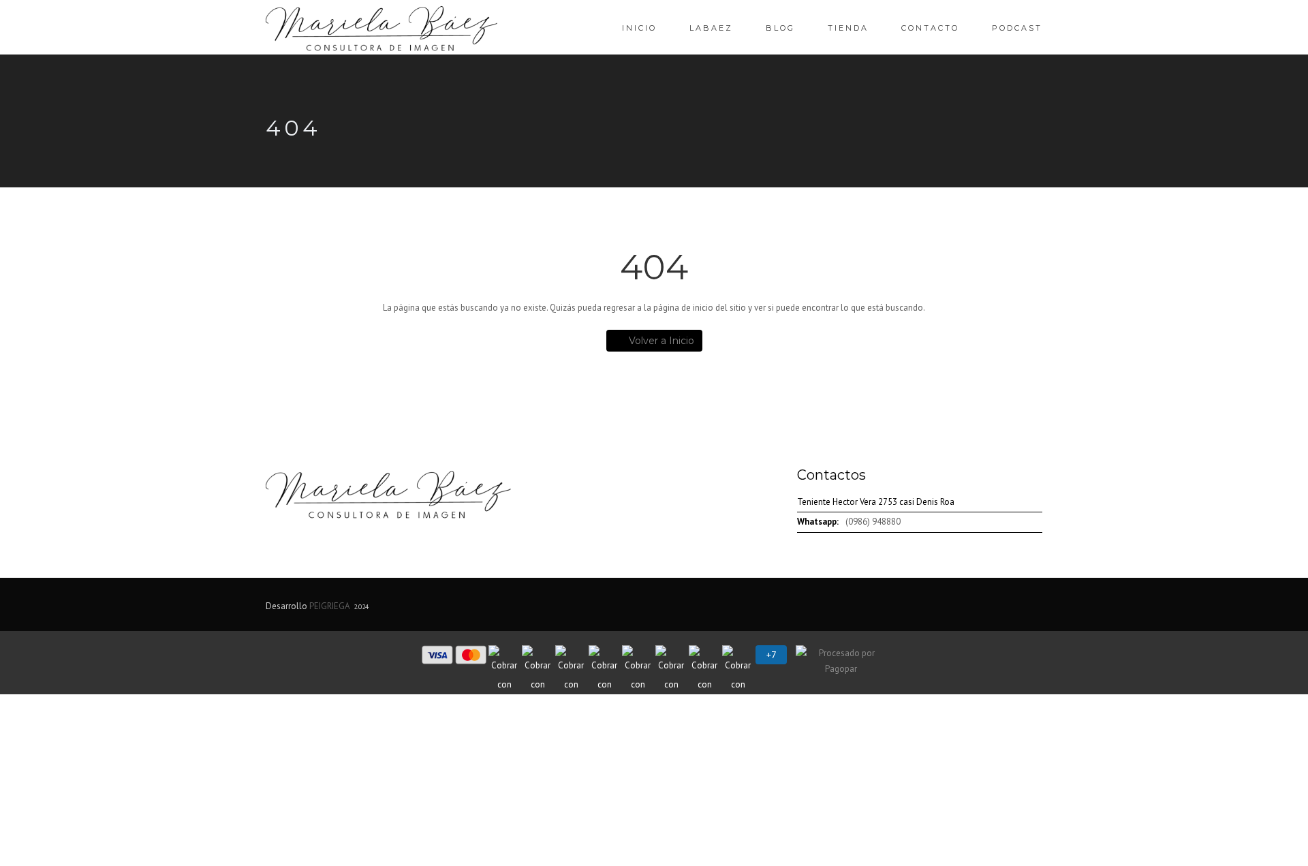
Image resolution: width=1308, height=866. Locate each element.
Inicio (639, 28)
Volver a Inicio (661, 341)
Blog (780, 28)
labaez (711, 28)
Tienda (848, 28)
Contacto (930, 28)
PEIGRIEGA (329, 606)
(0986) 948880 (873, 521)
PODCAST (1017, 28)
